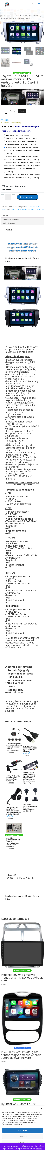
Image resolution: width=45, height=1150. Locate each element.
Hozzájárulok (22, 1130)
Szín (4, 113)
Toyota (3, 209)
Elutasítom (23, 1136)
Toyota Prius (39, 209)
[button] (42, 1108)
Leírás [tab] (5, 216)
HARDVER (20, 128)
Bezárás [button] (39, 1149)
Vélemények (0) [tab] (9, 223)
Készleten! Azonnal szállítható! (23, 209)
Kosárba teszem (27, 197)
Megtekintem (22, 1142)
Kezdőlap (4, 16)
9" (27, 207)
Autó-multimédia (13, 16)
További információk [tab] (11, 219)
